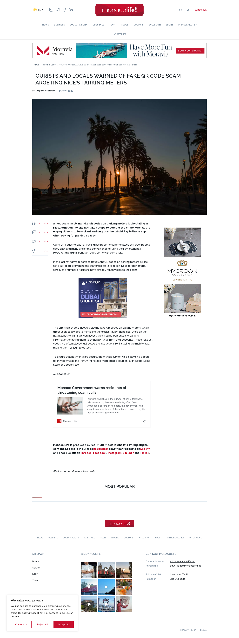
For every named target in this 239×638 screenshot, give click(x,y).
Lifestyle (98, 25)
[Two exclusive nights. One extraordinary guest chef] (89, 570)
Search (36, 567)
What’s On (155, 25)
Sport (169, 25)
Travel (124, 25)
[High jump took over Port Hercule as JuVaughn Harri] (106, 604)
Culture (139, 25)
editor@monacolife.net (182, 561)
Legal (203, 630)
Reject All (42, 624)
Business (59, 25)
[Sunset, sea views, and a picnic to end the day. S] (124, 570)
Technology (49, 65)
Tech (112, 25)
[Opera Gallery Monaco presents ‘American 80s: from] (124, 604)
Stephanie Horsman (45, 91)
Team (35, 580)
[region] (42, 613)
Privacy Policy (188, 630)
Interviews (119, 34)
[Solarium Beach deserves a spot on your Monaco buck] (106, 587)
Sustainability (78, 25)
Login (35, 574)
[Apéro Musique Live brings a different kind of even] (89, 587)
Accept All (63, 624)
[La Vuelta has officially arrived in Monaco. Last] (106, 570)
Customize (21, 624)
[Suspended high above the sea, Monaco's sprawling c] (89, 604)
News (45, 25)
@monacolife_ (91, 553)
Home (35, 561)
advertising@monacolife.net (185, 565)
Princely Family (187, 25)
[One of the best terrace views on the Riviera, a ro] (124, 587)
